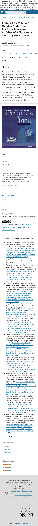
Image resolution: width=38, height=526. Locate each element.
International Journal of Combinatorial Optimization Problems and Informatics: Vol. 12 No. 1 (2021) (20, 314)
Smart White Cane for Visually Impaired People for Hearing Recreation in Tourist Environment (20, 294)
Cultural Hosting (23, 523)
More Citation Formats (10, 185)
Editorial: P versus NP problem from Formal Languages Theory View (20, 310)
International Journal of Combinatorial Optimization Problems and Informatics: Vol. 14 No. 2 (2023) (19, 300)
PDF (6, 154)
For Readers (6, 446)
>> (14, 436)
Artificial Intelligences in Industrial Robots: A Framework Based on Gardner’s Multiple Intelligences (20, 251)
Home (4, 17)
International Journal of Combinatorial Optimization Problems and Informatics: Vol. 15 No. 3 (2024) (20, 330)
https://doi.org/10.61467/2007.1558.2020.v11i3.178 (19, 53)
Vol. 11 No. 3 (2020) (21, 17)
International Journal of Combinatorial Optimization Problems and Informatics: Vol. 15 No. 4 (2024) (20, 255)
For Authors (6, 449)
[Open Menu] (2, 12)
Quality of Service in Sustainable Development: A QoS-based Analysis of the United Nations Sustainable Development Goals (21, 272)
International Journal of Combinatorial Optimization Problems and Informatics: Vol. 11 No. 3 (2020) (19, 430)
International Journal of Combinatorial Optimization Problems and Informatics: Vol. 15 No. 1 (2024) (19, 279)
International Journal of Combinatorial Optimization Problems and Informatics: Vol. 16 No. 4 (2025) (19, 353)
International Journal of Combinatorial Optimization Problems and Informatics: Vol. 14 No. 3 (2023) (20, 410)
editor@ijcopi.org (16, 491)
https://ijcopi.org (27, 491)
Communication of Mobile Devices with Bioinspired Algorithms (19, 426)
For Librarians (7, 452)
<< (3, 436)
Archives (10, 17)
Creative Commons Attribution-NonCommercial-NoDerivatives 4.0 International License (16, 227)
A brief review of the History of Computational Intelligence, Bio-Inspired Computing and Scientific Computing (20, 325)
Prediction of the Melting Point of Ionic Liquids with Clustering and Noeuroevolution (19, 406)
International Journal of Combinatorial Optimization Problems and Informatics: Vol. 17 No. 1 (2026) (20, 369)
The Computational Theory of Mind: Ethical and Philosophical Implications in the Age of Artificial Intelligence (19, 364)
